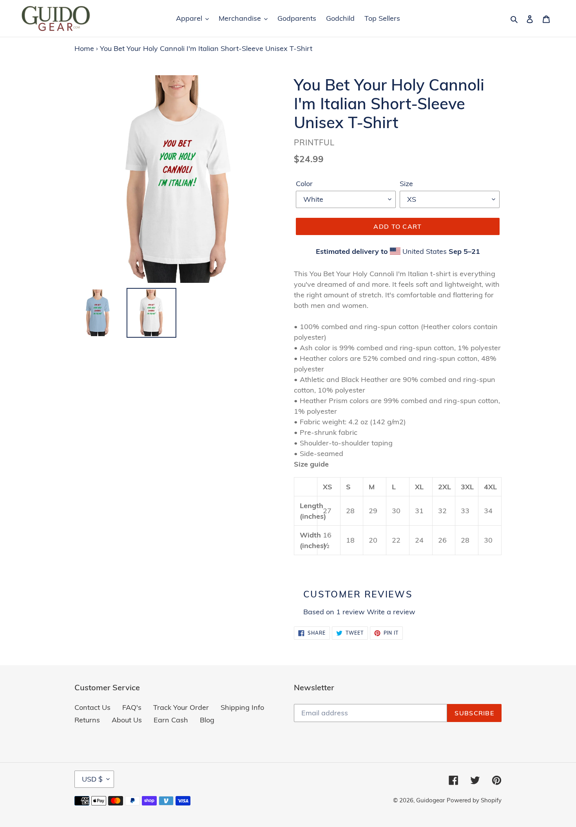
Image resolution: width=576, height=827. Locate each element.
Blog (207, 719)
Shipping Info (242, 707)
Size (406, 183)
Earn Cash (171, 719)
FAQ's (131, 707)
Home (84, 48)
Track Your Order (181, 707)
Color (304, 183)
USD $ (92, 779)
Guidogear (430, 800)
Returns (87, 719)
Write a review (391, 611)
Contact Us (92, 707)
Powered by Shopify (474, 800)
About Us (127, 719)
